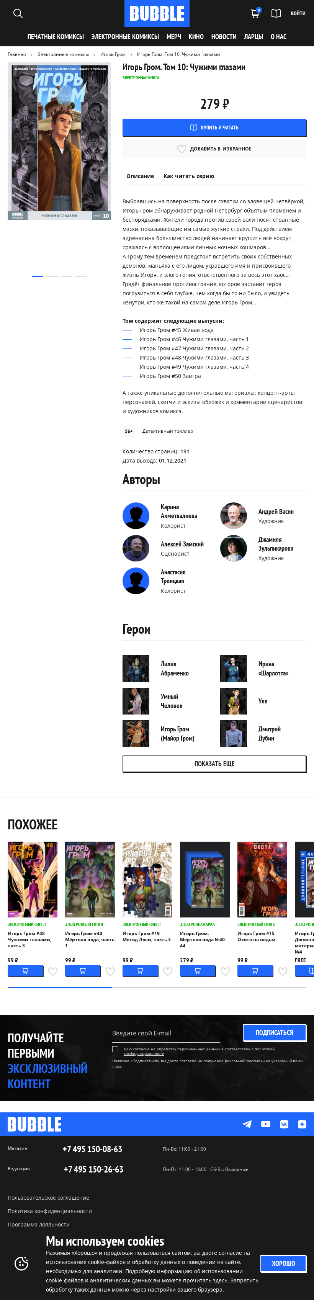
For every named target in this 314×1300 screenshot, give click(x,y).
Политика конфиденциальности (50, 1211)
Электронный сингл (27, 924)
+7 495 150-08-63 (92, 1149)
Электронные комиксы (125, 36)
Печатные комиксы (56, 36)
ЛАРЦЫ (253, 36)
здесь (220, 1280)
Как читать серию (189, 176)
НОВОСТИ (224, 36)
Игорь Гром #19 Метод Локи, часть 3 (147, 936)
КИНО (196, 36)
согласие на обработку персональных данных (176, 1048)
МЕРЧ (174, 36)
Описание (140, 176)
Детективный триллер (167, 431)
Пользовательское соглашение (48, 1197)
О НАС (278, 36)
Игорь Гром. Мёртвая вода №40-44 (203, 939)
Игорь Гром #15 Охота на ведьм (256, 936)
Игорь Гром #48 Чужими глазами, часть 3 (29, 939)
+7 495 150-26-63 (93, 1169)
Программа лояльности (39, 1224)
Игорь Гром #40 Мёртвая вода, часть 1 (89, 939)
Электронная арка (197, 924)
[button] (37, 276)
